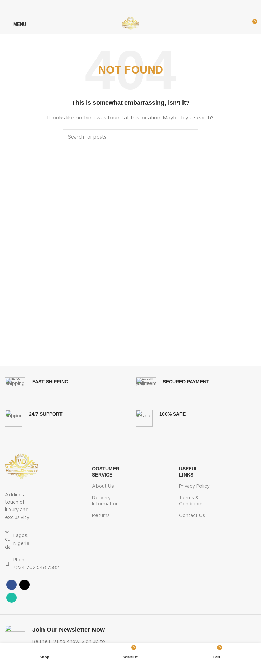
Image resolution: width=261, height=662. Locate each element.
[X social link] (130, 7)
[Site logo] (130, 24)
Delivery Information (105, 501)
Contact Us (192, 515)
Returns (101, 515)
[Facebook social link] (121, 7)
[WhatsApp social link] (139, 7)
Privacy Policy (194, 486)
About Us (103, 486)
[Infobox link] (36, 387)
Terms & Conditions (191, 501)
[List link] (21, 539)
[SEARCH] (190, 137)
